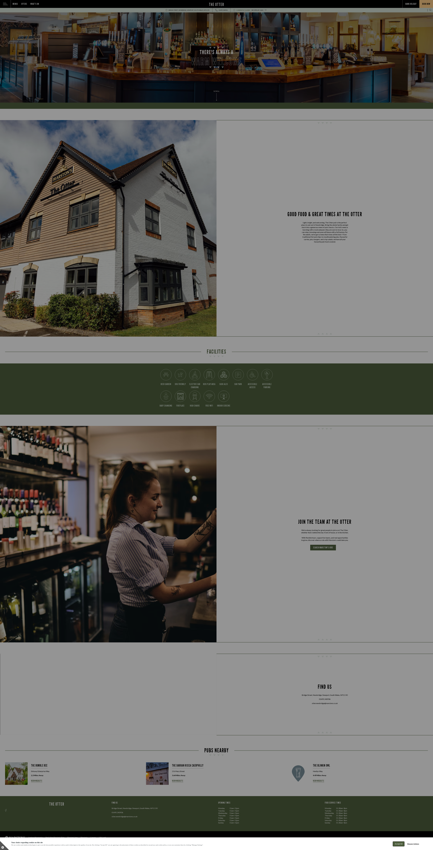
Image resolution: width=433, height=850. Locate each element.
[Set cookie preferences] (4, 845)
